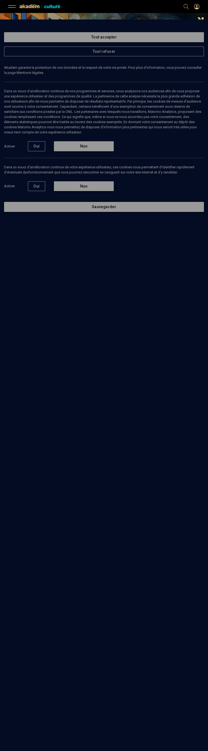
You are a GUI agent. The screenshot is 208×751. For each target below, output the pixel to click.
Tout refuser (104, 51)
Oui (36, 146)
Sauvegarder (104, 207)
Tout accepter (104, 37)
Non (84, 146)
